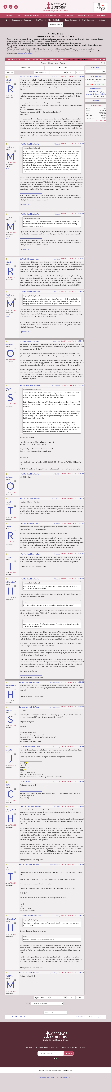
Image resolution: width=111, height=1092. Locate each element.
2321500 (81, 385)
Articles (102, 20)
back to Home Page (55, 5)
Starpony (57, 747)
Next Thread (63, 68)
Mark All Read (20, 1017)
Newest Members (95, 88)
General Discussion (40, 59)
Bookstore (9, 15)
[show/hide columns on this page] (104, 63)
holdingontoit (56, 682)
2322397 (81, 707)
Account (82, 1047)
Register (96, 59)
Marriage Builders (15, 59)
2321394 (81, 214)
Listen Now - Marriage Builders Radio (101, 7)
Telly (58, 916)
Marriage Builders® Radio (85, 15)
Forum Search (95, 67)
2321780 (81, 554)
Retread (57, 144)
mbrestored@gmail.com (25, 53)
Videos (44, 15)
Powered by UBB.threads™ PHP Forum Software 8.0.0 (55, 1077)
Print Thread (10, 72)
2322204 (81, 578)
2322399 (81, 746)
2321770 (81, 523)
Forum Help (88, 1017)
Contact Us (79, 1017)
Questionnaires (69, 15)
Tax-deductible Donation (21, 20)
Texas (7, 168)
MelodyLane (56, 259)
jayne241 (57, 782)
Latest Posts (96, 100)
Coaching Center (55, 15)
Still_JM (57, 474)
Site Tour (39, 20)
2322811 (81, 972)
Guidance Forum (55, 25)
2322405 (81, 781)
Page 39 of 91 (39, 72)
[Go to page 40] (83, 72)
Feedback (29, 1047)
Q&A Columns (88, 20)
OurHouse (57, 77)
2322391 (81, 682)
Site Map (74, 1047)
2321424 (81, 291)
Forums (27, 59)
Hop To (28, 1003)
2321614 (81, 498)
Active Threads (60, 63)
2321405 (81, 259)
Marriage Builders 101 (58, 59)
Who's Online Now (95, 76)
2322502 (81, 864)
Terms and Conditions (41, 1047)
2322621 (81, 915)
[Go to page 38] (48, 72)
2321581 (81, 473)
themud (57, 523)
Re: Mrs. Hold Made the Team (30, 77)
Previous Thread (25, 68)
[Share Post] (75, 76)
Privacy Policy (55, 1047)
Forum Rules (10, 1017)
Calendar (50, 63)
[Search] (101, 63)
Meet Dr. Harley (54, 20)
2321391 (81, 144)
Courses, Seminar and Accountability (27, 15)
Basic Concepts (71, 20)
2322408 (81, 806)
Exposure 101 (24, 204)
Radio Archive (101, 15)
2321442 (81, 341)
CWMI (58, 807)
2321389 (81, 76)
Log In (103, 59)
